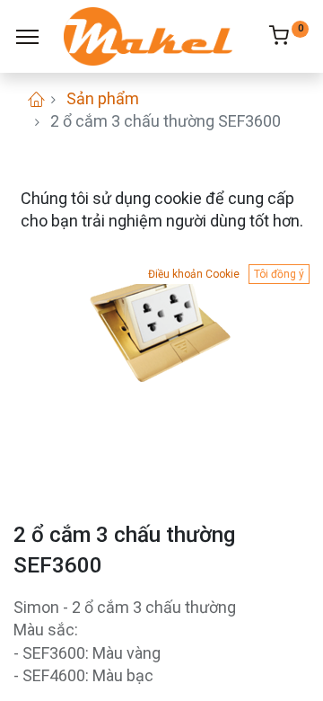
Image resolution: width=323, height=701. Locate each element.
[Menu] (27, 37)
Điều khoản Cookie (194, 274)
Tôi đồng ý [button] (279, 274)
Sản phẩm (102, 98)
